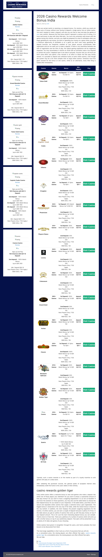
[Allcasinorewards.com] (16, 4)
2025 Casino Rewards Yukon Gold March (49, 546)
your (38, 34)
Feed (88, 554)
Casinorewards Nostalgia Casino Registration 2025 (52, 543)
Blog (92, 5)
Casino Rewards (83, 5)
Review (17, 27)
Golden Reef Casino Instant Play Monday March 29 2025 (53, 544)
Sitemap (93, 554)
